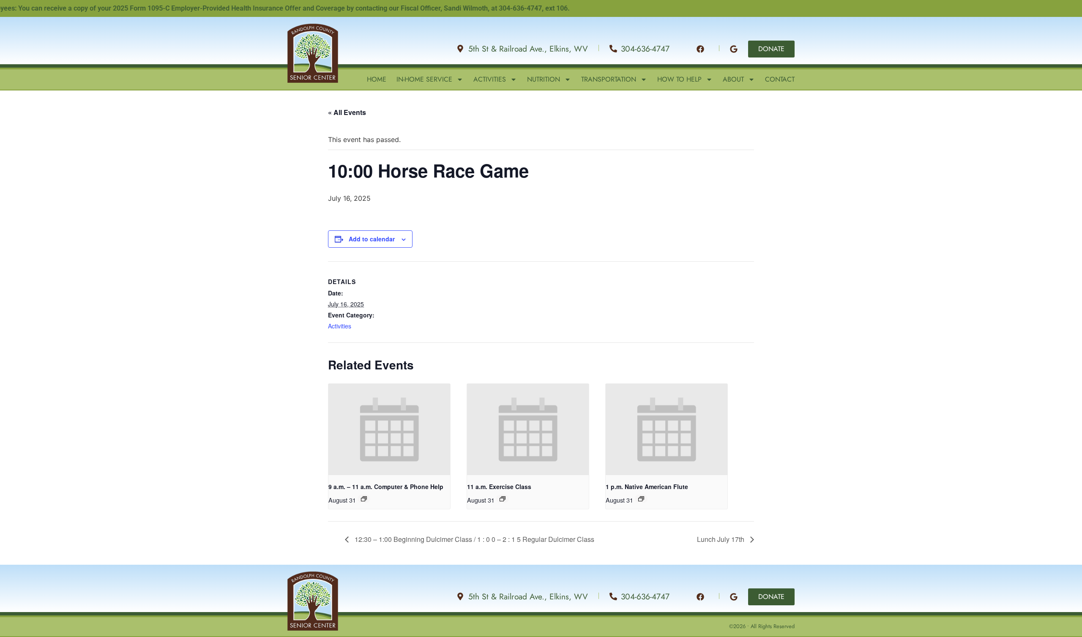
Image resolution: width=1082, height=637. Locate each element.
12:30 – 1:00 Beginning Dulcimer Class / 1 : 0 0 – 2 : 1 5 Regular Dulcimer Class (473, 539)
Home (376, 79)
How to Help (679, 79)
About (733, 79)
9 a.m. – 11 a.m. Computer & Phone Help (385, 486)
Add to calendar (372, 239)
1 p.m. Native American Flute (647, 486)
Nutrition (543, 79)
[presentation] (389, 429)
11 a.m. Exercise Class (499, 486)
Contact (780, 79)
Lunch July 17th (721, 539)
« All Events (347, 112)
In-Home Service (424, 79)
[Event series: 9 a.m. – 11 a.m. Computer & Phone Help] (364, 498)
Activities (489, 79)
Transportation (608, 79)
